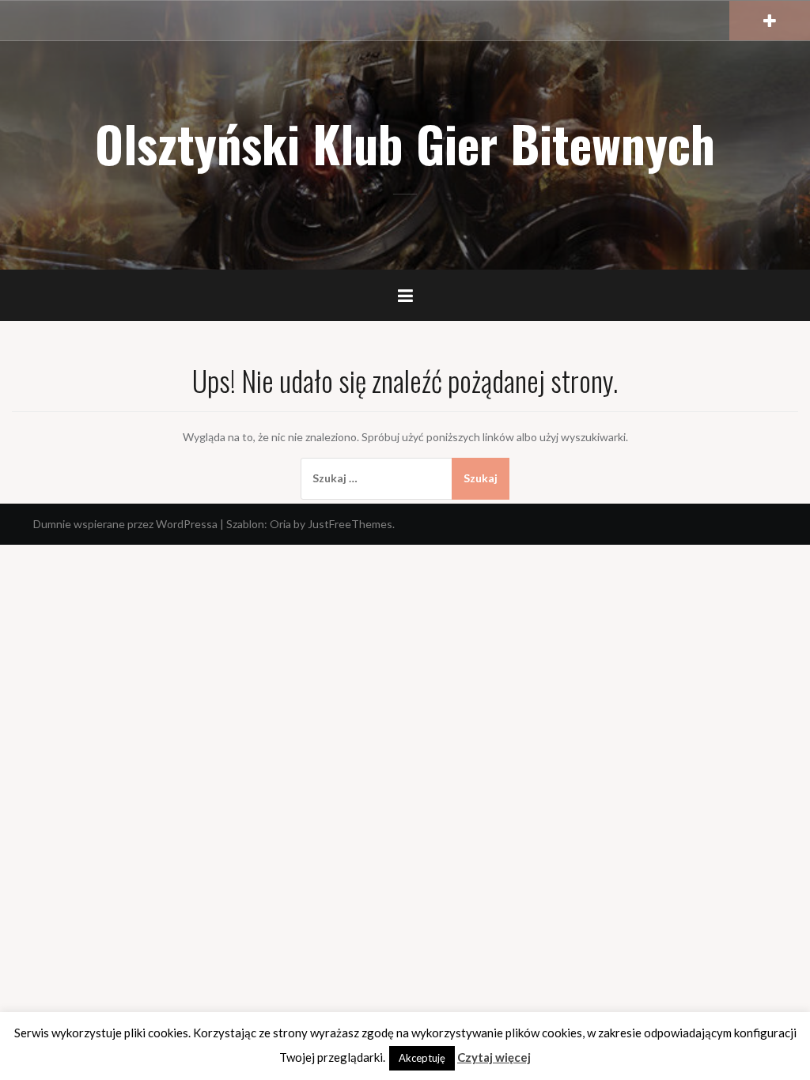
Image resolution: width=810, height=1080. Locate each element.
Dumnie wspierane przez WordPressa (125, 524)
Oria (280, 524)
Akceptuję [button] (422, 1058)
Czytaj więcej (494, 1057)
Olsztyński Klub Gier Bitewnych (405, 143)
